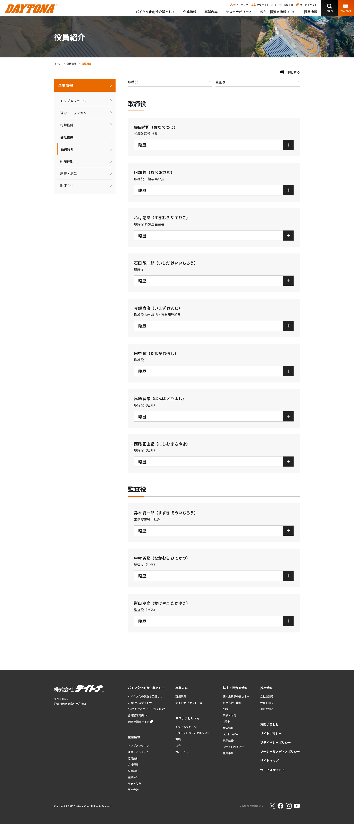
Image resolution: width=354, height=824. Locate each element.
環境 (178, 739)
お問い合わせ (269, 724)
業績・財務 (229, 715)
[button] (329, 8)
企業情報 (189, 11)
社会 (178, 746)
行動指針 (66, 124)
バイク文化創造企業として (155, 11)
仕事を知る (266, 703)
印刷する (293, 72)
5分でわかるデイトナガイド (144, 709)
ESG (225, 709)
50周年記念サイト (138, 722)
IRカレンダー (230, 734)
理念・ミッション (73, 112)
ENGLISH (288, 5)
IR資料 (226, 722)
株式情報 (228, 728)
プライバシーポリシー (275, 742)
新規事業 (180, 696)
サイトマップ (240, 5)
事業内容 (211, 11)
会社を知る (266, 696)
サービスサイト (308, 5)
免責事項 (228, 753)
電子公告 (228, 740)
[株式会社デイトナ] (31, 6)
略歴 (142, 145)
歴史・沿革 (68, 173)
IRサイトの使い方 (233, 747)
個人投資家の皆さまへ (236, 696)
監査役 (220, 81)
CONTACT (345, 11)
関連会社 (66, 185)
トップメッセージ (73, 100)
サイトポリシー (271, 733)
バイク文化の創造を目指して (145, 696)
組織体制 (66, 161)
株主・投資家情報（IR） (278, 11)
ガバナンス (182, 752)
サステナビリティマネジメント (193, 733)
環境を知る (266, 709)
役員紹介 (67, 149)
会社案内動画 (136, 715)
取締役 (133, 81)
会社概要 (66, 137)
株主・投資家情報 (235, 688)
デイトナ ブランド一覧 (189, 703)
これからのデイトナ (140, 703)
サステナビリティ (239, 11)
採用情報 (310, 11)
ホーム (57, 63)
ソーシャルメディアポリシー (280, 751)
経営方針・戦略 (232, 703)
